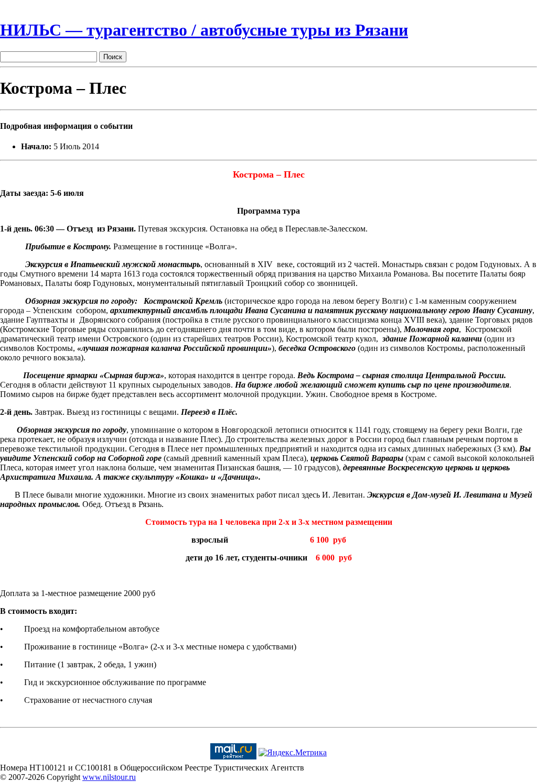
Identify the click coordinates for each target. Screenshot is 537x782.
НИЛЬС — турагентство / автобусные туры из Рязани (204, 29)
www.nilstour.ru (109, 777)
